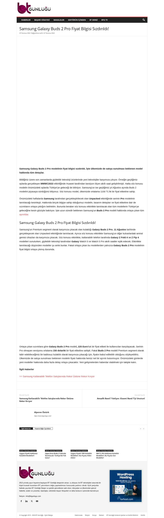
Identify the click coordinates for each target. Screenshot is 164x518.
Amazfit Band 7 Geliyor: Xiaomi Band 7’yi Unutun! (121, 398)
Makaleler (59, 20)
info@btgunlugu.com (33, 496)
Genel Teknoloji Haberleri (28, 450)
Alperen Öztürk (41, 412)
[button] (143, 20)
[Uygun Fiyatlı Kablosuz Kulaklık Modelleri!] (30, 442)
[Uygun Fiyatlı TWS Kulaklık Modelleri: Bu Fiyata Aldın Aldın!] (82, 442)
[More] (69, 385)
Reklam (101, 515)
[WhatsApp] (51, 385)
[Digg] (45, 385)
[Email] (63, 385)
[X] (27, 385)
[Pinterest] (39, 385)
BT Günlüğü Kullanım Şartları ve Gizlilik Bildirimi (122, 515)
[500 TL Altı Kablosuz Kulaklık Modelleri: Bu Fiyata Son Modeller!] (107, 442)
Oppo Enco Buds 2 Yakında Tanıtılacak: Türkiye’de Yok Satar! (55, 455)
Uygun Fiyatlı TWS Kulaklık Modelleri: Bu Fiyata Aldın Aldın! (81, 455)
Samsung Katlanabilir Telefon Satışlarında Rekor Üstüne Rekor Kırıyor (46, 399)
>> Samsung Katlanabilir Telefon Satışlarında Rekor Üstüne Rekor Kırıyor (57, 376)
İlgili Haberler (26, 428)
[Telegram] (57, 385)
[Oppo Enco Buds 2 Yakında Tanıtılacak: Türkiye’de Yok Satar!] (56, 442)
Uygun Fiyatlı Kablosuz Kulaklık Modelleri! (28, 454)
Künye (94, 515)
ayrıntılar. (24, 214)
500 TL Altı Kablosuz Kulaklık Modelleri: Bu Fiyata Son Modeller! (107, 455)
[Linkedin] (21, 385)
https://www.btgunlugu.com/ (42, 416)
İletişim (87, 515)
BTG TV (104, 20)
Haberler (25, 20)
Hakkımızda (78, 515)
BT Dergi (94, 20)
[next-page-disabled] (143, 428)
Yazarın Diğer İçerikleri (43, 428)
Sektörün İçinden (77, 20)
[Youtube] (37, 501)
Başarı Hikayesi (42, 20)
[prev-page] (140, 428)
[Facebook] (33, 385)
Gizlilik (143, 515)
